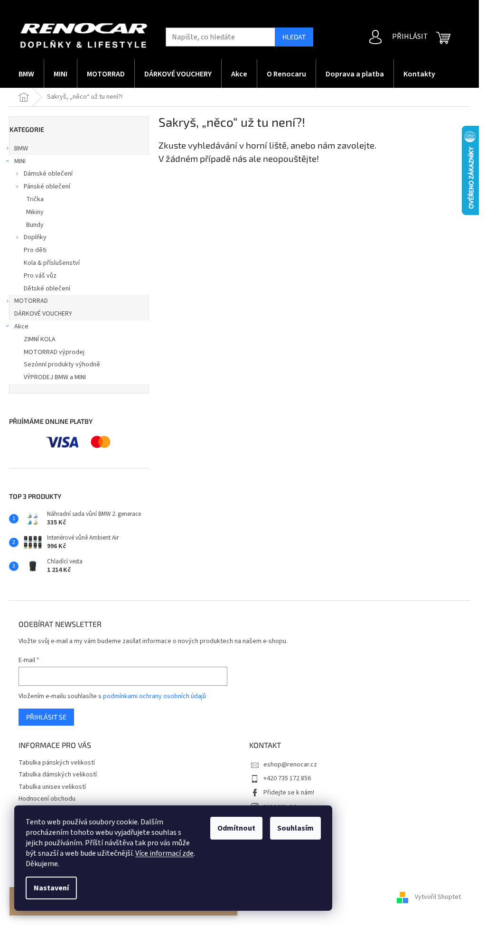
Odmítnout (236, 828)
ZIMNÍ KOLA (40, 339)
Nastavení (51, 888)
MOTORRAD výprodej (54, 352)
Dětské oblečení (47, 288)
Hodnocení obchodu (47, 799)
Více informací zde (164, 853)
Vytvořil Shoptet (438, 897)
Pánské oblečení (47, 186)
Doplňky (35, 237)
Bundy (35, 225)
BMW (21, 148)
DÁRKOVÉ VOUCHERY (43, 313)
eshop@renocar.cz (290, 764)
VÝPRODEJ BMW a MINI (55, 377)
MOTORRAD (31, 301)
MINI (20, 161)
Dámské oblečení (48, 173)
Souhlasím (295, 828)
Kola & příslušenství (52, 263)
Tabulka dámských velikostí (58, 774)
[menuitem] (26, 73)
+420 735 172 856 (287, 778)
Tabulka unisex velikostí (52, 787)
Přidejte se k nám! (288, 792)
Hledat (294, 37)
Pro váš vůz (40, 275)
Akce (21, 326)
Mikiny (35, 212)
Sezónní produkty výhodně (62, 364)
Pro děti (35, 250)
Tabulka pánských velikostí (57, 762)
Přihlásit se (46, 717)
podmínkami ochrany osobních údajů (154, 696)
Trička (35, 199)
